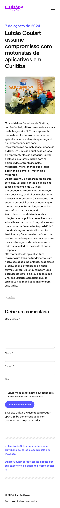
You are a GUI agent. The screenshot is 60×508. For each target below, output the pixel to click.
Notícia (11, 297)
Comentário (12, 319)
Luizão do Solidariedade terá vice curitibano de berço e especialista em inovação (27, 450)
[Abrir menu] (53, 9)
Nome (9, 353)
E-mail (9, 366)
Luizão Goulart (23, 495)
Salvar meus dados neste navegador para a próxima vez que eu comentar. (30, 394)
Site (7, 379)
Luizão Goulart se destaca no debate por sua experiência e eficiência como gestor (29, 463)
